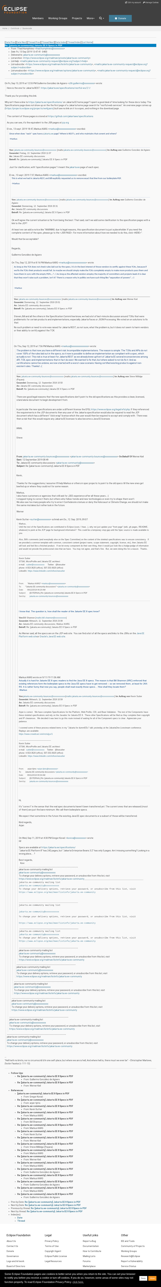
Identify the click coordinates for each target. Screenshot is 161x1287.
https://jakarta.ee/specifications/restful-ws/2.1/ (66, 88)
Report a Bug (89, 1241)
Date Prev (10, 42)
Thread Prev (34, 42)
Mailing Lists (89, 1256)
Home (4, 28)
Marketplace (89, 1266)
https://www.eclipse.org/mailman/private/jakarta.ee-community (56, 58)
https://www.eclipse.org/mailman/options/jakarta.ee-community (62, 70)
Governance (13, 1256)
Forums (87, 1261)
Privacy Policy (52, 1241)
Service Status (128, 1266)
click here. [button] (78, 1282)
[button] (101, 18)
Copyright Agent (53, 1251)
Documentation (91, 1246)
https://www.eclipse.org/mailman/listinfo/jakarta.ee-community (59, 64)
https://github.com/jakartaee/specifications (70, 116)
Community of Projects (133, 1246)
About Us (11, 1241)
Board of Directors (16, 1266)
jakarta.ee (48, 134)
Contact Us (12, 1246)
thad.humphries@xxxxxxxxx (50, 48)
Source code (27, 28)
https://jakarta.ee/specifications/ (45, 102)
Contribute (15, 28)
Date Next (22, 42)
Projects (77, 18)
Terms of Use (52, 1246)
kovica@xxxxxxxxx (76, 838)
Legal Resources (53, 1261)
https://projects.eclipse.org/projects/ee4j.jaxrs (29, 108)
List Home (87, 42)
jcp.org (65, 122)
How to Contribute (92, 1251)
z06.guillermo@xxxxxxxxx (81, 83)
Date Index (60, 42)
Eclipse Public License (56, 1256)
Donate (122, 18)
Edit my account (134, 2)
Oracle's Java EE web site (52, 636)
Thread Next (48, 42)
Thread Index (73, 42)
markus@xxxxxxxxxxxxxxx (62, 129)
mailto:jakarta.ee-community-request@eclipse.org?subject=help (54, 61)
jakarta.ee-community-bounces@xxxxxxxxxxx (35, 150)
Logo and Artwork (15, 1261)
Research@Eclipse (130, 1256)
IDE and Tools (128, 1241)
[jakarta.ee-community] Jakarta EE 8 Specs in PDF (43, 1093)
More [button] (90, 18)
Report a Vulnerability (132, 1261)
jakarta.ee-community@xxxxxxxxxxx (41, 55)
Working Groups (57, 18)
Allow (152, 1278)
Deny (143, 1278)
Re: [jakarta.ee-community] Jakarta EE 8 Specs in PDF (45, 1076)
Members (38, 18)
